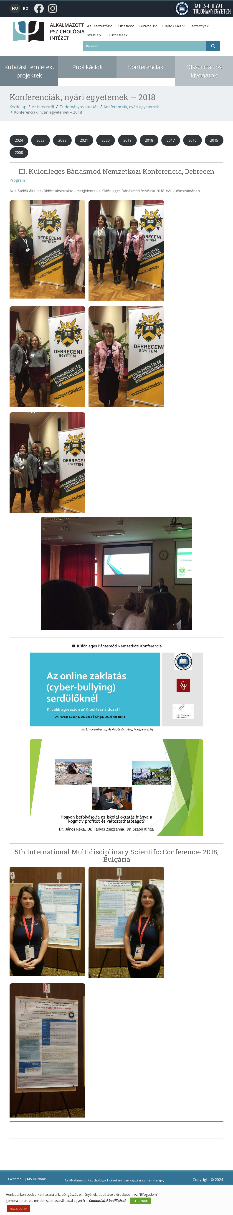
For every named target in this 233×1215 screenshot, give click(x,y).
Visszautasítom (19, 1208)
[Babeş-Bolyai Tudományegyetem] (203, 8)
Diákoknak (171, 26)
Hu (15, 8)
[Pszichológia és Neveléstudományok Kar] (21, 31)
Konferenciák (146, 67)
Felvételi (146, 26)
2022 (62, 140)
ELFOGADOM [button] (140, 1201)
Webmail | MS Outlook (28, 1179)
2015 (214, 140)
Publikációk (87, 67)
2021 (84, 140)
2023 (40, 140)
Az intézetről (98, 26)
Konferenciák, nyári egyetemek (131, 106)
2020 (105, 140)
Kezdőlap (18, 106)
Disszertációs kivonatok (204, 71)
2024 (19, 140)
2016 (192, 140)
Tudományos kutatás (79, 106)
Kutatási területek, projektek (29, 71)
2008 (19, 152)
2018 (149, 140)
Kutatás (124, 26)
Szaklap (94, 35)
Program (17, 180)
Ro (25, 8)
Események (199, 26)
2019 (127, 140)
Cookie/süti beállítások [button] (107, 1200)
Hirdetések (118, 35)
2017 (171, 140)
